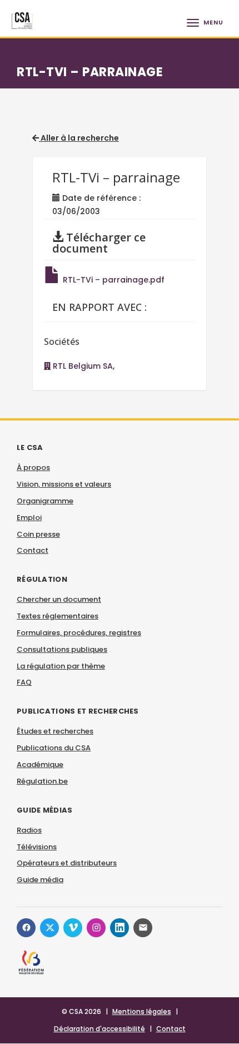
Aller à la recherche (79, 138)
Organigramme (45, 501)
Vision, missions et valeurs (64, 484)
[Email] (142, 927)
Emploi (29, 517)
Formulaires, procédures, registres (79, 632)
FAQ (24, 682)
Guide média (40, 879)
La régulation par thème (61, 666)
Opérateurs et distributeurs (67, 863)
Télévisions (37, 847)
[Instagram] (96, 927)
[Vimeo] (72, 927)
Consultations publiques (62, 649)
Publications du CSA (54, 748)
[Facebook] (26, 927)
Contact (32, 550)
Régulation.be (42, 781)
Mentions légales (141, 1011)
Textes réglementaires (57, 616)
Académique (40, 764)
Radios (29, 830)
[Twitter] (49, 927)
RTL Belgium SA (82, 366)
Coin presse (38, 534)
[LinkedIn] (119, 927)
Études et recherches (55, 731)
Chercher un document (59, 599)
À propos (33, 467)
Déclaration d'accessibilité (99, 1028)
